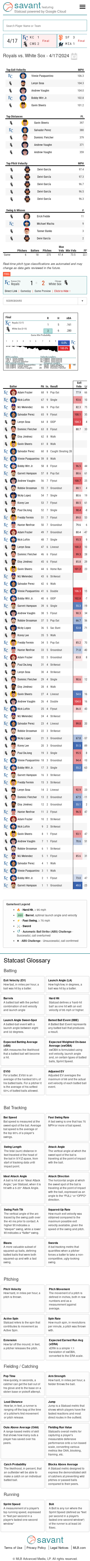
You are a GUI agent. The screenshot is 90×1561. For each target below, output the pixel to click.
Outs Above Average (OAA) (21, 1427)
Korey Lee (23, 502)
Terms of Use (13, 1547)
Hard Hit (28, 910)
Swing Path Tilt (13, 1210)
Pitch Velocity (12, 1289)
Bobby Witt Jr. (39, 98)
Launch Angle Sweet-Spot (20, 1020)
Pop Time (9, 1376)
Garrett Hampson (27, 473)
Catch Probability (15, 1464)
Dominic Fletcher (44, 137)
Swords (53, 1243)
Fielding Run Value (60, 1427)
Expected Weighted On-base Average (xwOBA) (67, 1044)
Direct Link (11, 291)
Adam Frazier (25, 392)
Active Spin (10, 1318)
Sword (27, 926)
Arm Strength (57, 1376)
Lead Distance (13, 1402)
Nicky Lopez (24, 495)
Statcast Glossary (27, 960)
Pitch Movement (59, 1289)
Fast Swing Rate (58, 1117)
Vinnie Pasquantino (42, 75)
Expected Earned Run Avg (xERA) (66, 1342)
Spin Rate (54, 1318)
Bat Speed (10, 1117)
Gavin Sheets (38, 105)
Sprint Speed (11, 1504)
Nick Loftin (24, 399)
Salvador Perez (42, 130)
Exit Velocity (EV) (14, 980)
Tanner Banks (44, 231)
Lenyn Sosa (37, 83)
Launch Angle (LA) (60, 980)
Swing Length (12, 1147)
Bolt (51, 1504)
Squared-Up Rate (59, 1210)
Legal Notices (59, 1547)
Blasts (7, 1243)
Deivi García (44, 169)
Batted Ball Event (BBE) (63, 1020)
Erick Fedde (43, 216)
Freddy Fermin (26, 517)
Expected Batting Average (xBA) (20, 1044)
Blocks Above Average (63, 1464)
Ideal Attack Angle (15, 1176)
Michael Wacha (45, 223)
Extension (10, 1340)
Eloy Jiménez (25, 436)
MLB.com (79, 1547)
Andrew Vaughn (40, 90)
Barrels (8, 998)
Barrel (30, 915)
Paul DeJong (25, 510)
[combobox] (45, 25)
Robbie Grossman (27, 488)
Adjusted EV (56, 1071)
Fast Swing (30, 920)
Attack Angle (56, 1147)
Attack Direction (58, 1176)
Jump (51, 1402)
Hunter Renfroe (26, 525)
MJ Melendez (25, 407)
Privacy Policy (37, 1547)
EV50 (6, 1071)
